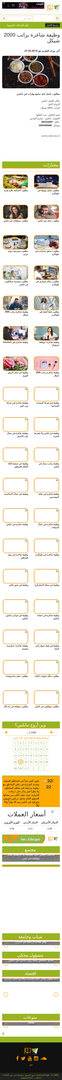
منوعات (30, 1017)
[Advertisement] (31, 899)
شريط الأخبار (52, 25)
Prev (6, 858)
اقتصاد (30, 973)
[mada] (23, 7)
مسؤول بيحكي (30, 955)
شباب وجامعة (30, 936)
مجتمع (30, 849)
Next (56, 858)
